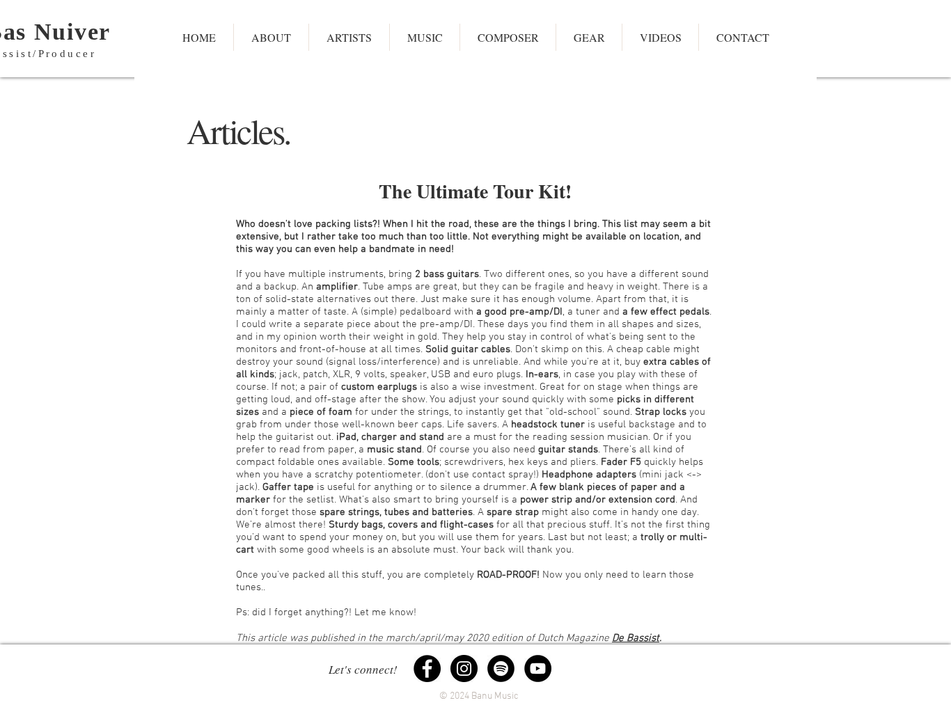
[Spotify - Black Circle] (500, 668)
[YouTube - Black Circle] (537, 668)
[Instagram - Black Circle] (464, 668)
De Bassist (635, 638)
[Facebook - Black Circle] (427, 668)
